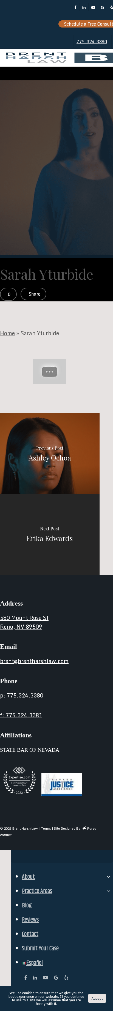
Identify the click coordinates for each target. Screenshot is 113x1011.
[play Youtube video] (50, 371)
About (28, 877)
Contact (30, 934)
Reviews (30, 920)
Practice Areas (37, 891)
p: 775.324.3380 (21, 695)
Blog (27, 905)
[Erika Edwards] (50, 534)
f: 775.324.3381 (21, 715)
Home (7, 333)
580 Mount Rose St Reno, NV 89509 (24, 622)
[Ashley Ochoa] (50, 453)
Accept (97, 998)
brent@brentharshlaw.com (34, 661)
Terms (46, 828)
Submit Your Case (40, 948)
